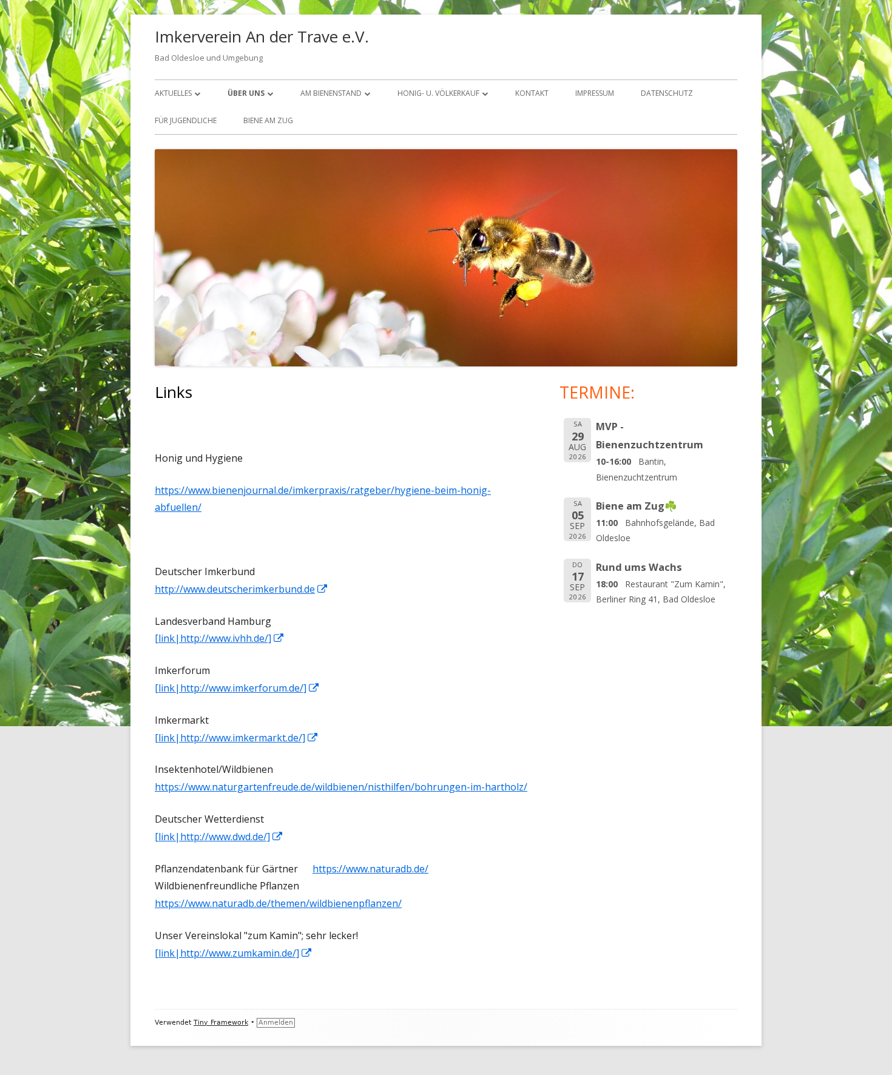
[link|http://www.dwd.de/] (219, 836)
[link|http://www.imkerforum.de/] (237, 688)
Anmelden (275, 1022)
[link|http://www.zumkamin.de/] (234, 953)
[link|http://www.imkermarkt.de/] (237, 737)
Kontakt (532, 93)
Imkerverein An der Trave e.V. (262, 36)
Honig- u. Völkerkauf (438, 93)
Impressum (594, 93)
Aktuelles (173, 93)
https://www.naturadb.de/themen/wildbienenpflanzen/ (278, 903)
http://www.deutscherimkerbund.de (241, 589)
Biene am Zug (268, 120)
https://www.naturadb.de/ (370, 868)
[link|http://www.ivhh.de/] (220, 638)
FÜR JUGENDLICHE (186, 120)
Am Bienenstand (331, 93)
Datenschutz (667, 93)
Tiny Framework (221, 1022)
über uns (246, 93)
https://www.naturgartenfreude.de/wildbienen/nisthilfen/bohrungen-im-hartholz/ (341, 787)
